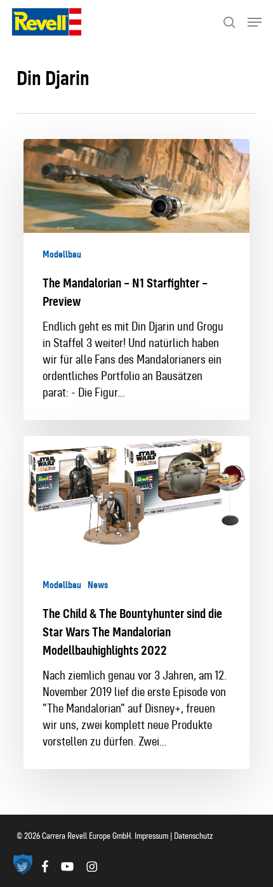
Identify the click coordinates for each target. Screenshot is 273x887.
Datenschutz (193, 836)
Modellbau (62, 254)
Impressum (152, 836)
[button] (255, 22)
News (98, 585)
